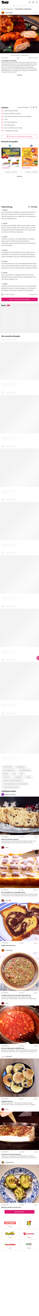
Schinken (18, 777)
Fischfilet (7, 777)
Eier (14, 773)
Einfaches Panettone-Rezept (10, 839)
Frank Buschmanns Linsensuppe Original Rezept (16, 995)
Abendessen (21, 767)
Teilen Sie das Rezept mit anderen (19, 299)
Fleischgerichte (8, 9)
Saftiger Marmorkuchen (8, 945)
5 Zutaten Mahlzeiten (11, 787)
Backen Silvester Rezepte (12, 780)
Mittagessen (7, 767)
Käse (21, 773)
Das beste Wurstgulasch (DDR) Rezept (12, 1048)
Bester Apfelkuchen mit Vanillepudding (13, 892)
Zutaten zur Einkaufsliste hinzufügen (20, 136)
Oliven (28, 777)
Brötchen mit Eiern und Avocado (11, 1207)
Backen (5, 773)
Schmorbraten (24, 770)
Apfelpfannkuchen (7, 1101)
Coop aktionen (6, 168)
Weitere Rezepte (19, 1212)
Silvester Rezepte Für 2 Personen (15, 784)
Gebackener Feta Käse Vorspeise (11, 1154)
